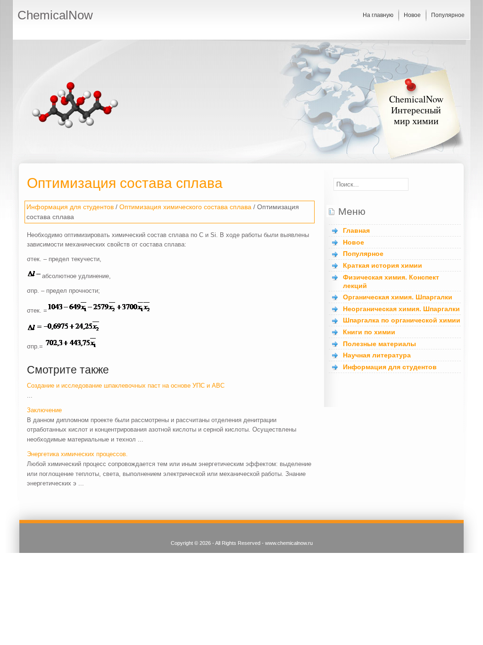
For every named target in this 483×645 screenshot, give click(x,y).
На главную (378, 15)
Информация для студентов (70, 207)
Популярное (448, 15)
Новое (412, 15)
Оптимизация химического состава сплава (185, 207)
